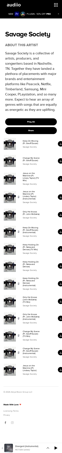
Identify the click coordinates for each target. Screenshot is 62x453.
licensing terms (11, 411)
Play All (31, 122)
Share (31, 130)
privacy (6, 415)
